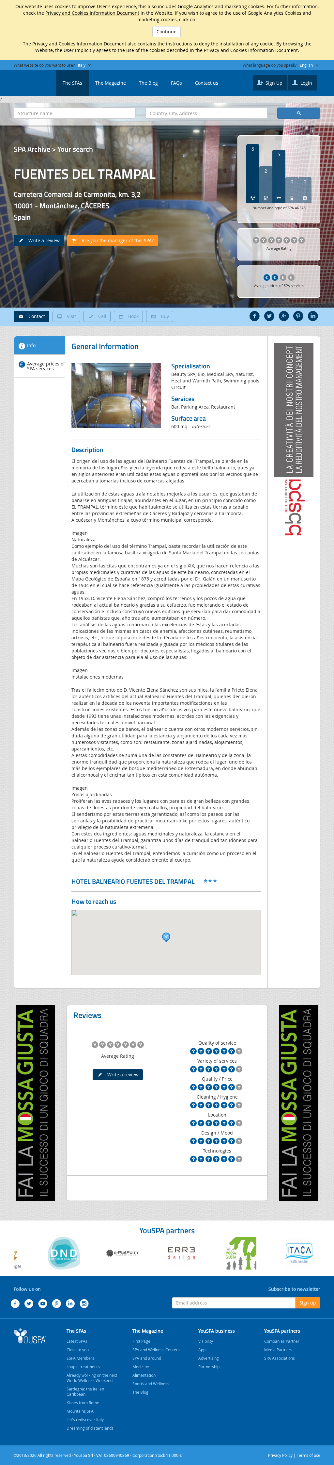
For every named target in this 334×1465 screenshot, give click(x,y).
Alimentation (144, 1375)
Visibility (205, 1341)
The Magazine (110, 83)
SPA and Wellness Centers (156, 1349)
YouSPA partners (282, 1331)
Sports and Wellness (150, 1383)
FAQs (176, 83)
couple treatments (83, 1366)
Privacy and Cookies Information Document (92, 13)
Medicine (140, 1366)
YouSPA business (216, 1331)
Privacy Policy (280, 1455)
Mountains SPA (80, 1411)
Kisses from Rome (83, 1402)
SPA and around (146, 1358)
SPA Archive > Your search (53, 149)
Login (305, 83)
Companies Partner (281, 1341)
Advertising (208, 1358)
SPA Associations (279, 1358)
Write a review (42, 240)
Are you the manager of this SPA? (116, 240)
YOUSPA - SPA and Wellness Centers (30, 81)
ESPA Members (80, 1358)
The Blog (148, 83)
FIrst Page (141, 1341)
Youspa (30, 1335)
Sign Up (273, 83)
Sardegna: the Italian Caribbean (85, 1391)
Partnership (209, 1366)
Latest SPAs (77, 1341)
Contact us (206, 83)
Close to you (78, 1349)
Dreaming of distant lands (90, 1428)
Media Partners (278, 1349)
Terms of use (308, 1455)
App (201, 1349)
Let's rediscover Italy (85, 1419)
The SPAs (72, 83)
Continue (166, 31)
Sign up (307, 1303)
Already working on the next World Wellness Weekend (92, 1377)
